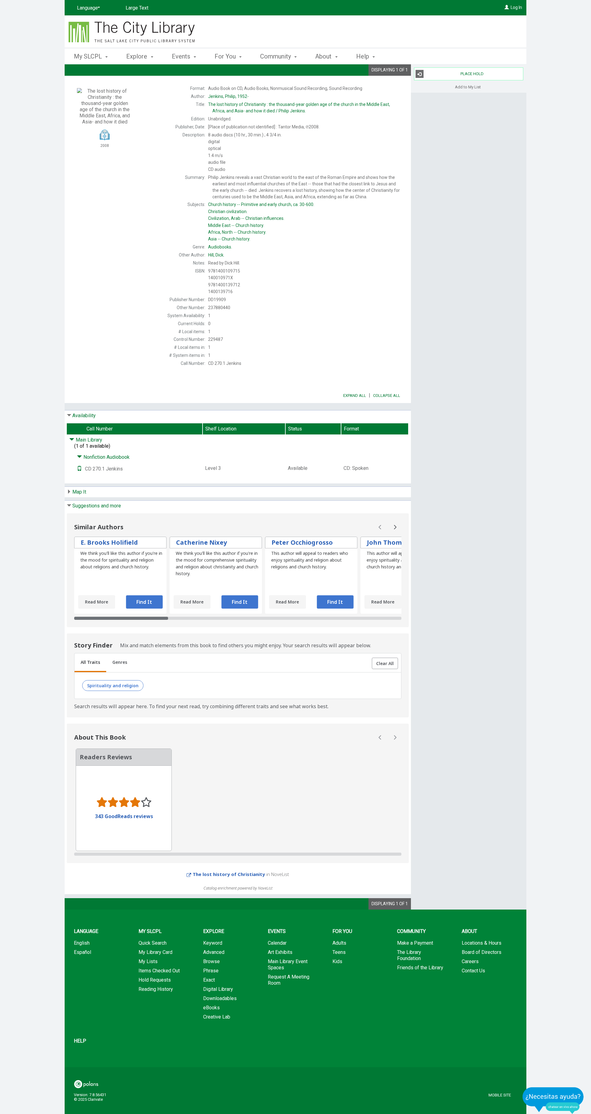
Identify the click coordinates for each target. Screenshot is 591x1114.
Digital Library (218, 989)
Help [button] (363, 56)
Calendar (277, 943)
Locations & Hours (481, 943)
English (82, 943)
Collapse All (386, 395)
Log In (516, 7)
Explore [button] (137, 56)
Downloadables (220, 998)
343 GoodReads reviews (124, 816)
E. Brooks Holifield (109, 542)
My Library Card (155, 952)
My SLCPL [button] (88, 56)
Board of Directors (481, 952)
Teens (339, 952)
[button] (385, 663)
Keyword (212, 943)
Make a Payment (415, 943)
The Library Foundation (409, 955)
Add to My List (468, 86)
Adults (339, 943)
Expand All (354, 395)
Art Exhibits (280, 952)
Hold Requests (155, 980)
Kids (337, 961)
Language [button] (86, 931)
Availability (84, 415)
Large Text (137, 8)
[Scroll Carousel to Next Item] (394, 527)
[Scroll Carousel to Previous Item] (380, 527)
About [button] (324, 56)
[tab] (90, 662)
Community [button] (276, 56)
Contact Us (473, 971)
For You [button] (226, 56)
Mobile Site (499, 1095)
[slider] (237, 618)
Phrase (211, 971)
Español (82, 952)
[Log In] (507, 7)
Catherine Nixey (201, 542)
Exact (209, 980)
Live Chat (553, 1100)
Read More (96, 602)
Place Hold (472, 73)
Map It (79, 492)
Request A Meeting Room (288, 980)
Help (80, 1041)
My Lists (148, 961)
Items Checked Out (159, 971)
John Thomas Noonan (401, 542)
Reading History (156, 989)
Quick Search (153, 943)
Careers (470, 961)
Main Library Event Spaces (288, 965)
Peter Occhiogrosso (302, 542)
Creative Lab (216, 1017)
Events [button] (182, 56)
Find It (144, 602)
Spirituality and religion (113, 685)
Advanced (213, 952)
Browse (211, 961)
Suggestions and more (96, 506)
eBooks (211, 1008)
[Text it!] (79, 469)
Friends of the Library (420, 968)
